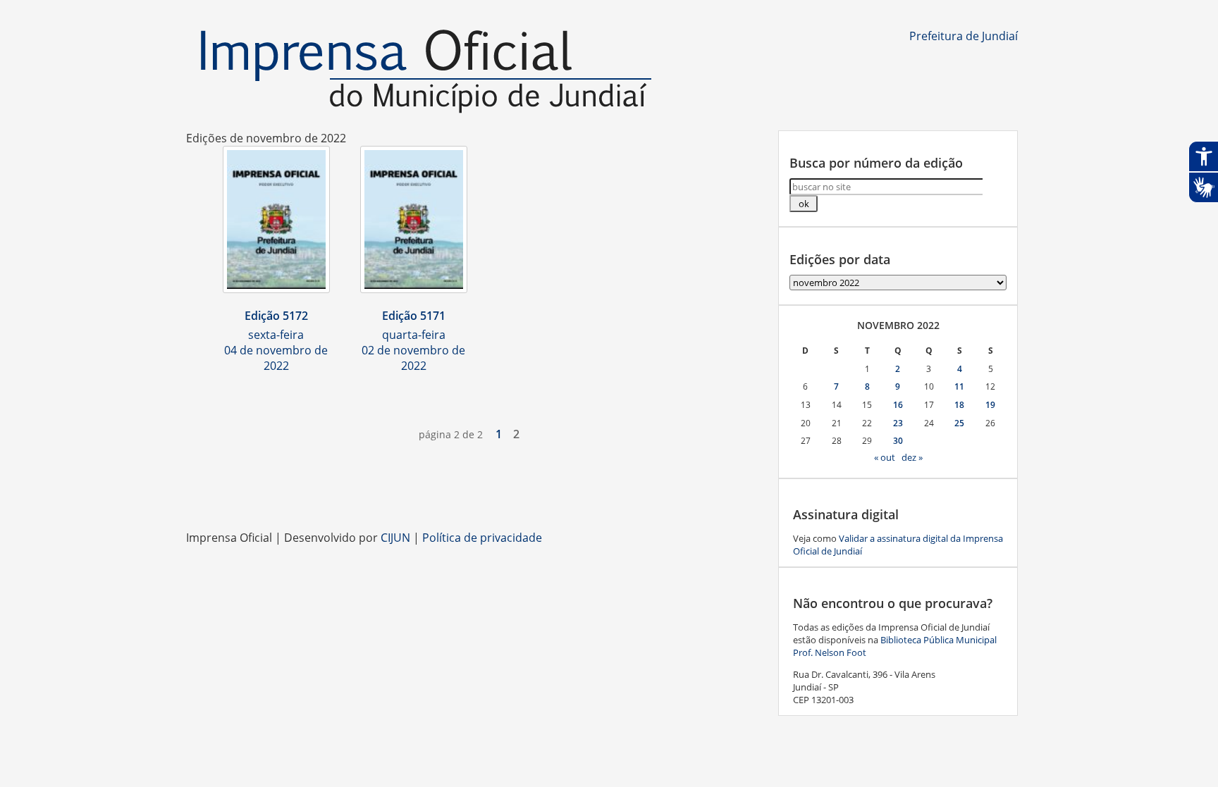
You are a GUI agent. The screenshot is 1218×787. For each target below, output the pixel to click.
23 (898, 423)
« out (884, 457)
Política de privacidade (482, 537)
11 (959, 386)
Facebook (580, 494)
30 (898, 441)
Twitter (693, 494)
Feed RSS (552, 494)
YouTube (637, 494)
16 (898, 405)
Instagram (609, 494)
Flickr (665, 494)
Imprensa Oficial (425, 72)
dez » (912, 457)
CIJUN (395, 537)
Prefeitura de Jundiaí (963, 36)
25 (959, 423)
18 (959, 405)
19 (990, 405)
